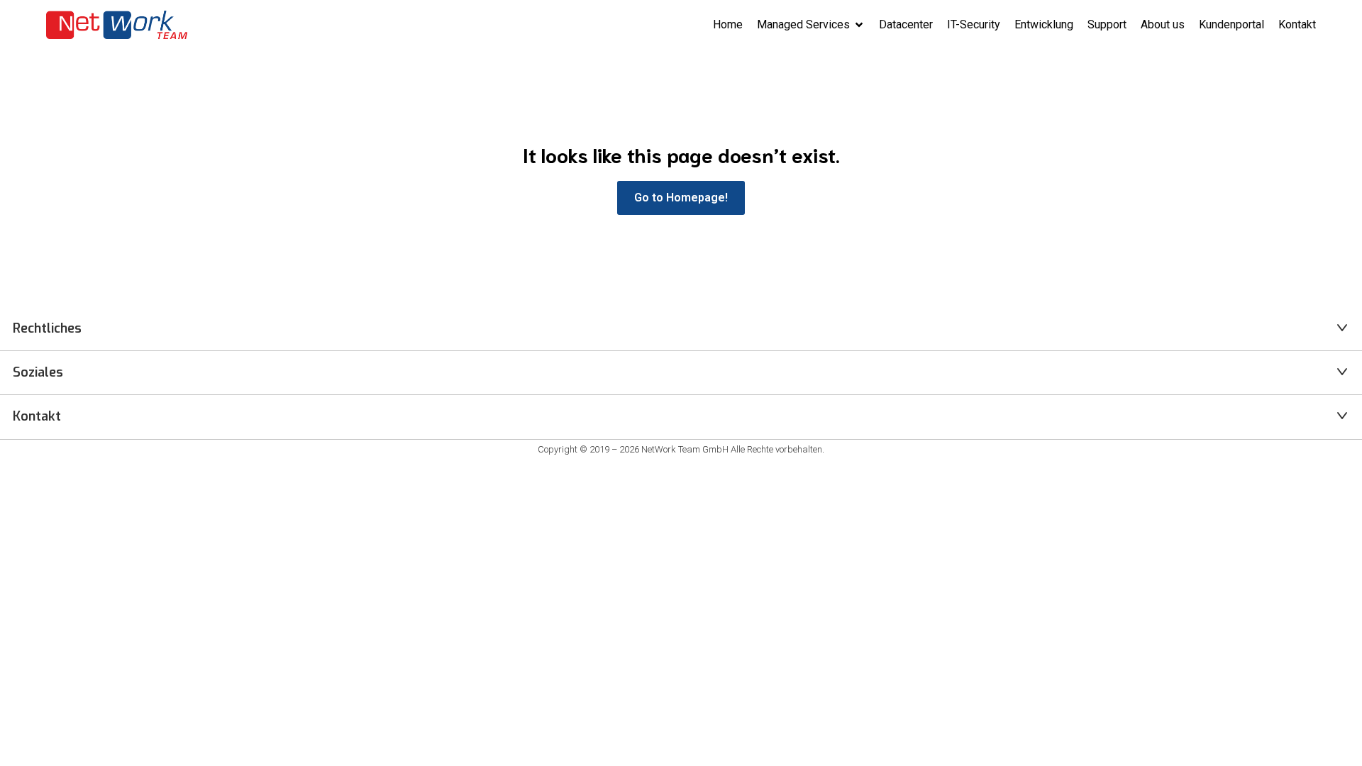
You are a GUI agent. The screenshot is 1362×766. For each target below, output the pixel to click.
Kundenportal (1231, 24)
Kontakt (1297, 24)
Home (728, 24)
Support (1106, 24)
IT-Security (973, 24)
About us (1163, 24)
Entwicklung (1043, 24)
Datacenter (906, 24)
